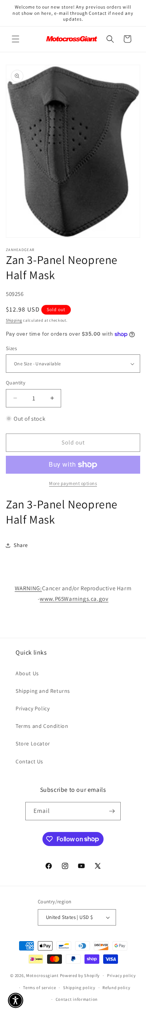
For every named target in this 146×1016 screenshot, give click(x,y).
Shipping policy (79, 987)
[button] (15, 39)
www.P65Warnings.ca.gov (74, 598)
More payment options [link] (73, 483)
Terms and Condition (42, 725)
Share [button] (21, 545)
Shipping (14, 320)
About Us (27, 673)
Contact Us (29, 761)
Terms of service (39, 987)
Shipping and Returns (43, 690)
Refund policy (116, 987)
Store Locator (33, 743)
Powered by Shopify (80, 975)
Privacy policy (121, 975)
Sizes (11, 348)
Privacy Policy (32, 708)
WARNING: (28, 588)
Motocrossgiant (42, 975)
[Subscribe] (111, 811)
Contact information (77, 999)
